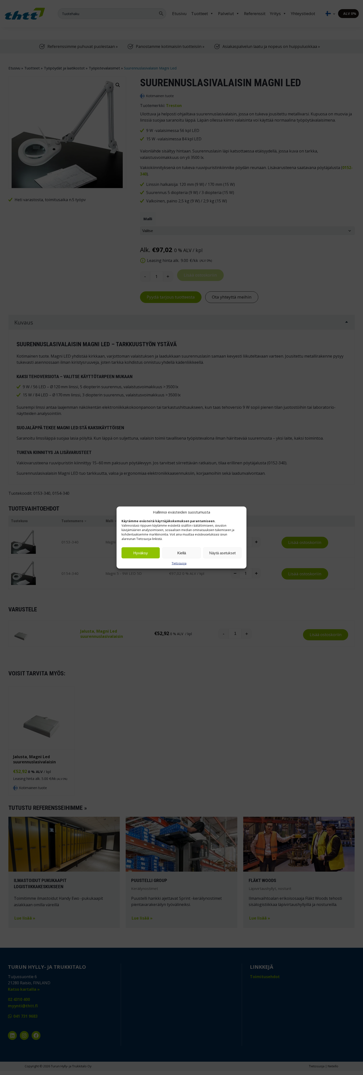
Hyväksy (140, 553)
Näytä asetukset (222, 553)
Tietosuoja (179, 563)
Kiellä (181, 553)
